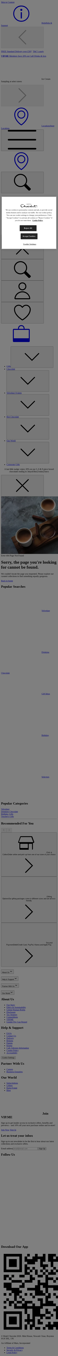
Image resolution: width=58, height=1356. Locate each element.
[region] (29, 223)
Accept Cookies (29, 236)
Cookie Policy (37, 221)
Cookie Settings (29, 244)
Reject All (28, 228)
